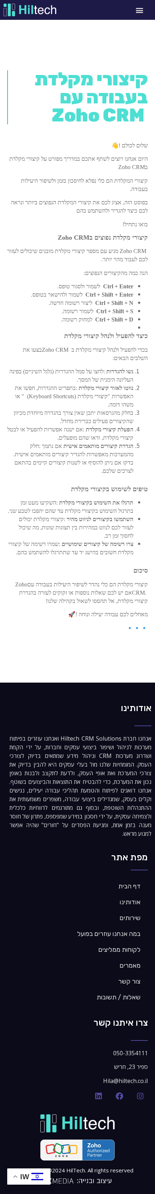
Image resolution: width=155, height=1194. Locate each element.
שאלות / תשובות (119, 997)
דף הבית (129, 886)
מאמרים (130, 965)
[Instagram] (140, 1096)
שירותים (130, 918)
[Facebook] (119, 1096)
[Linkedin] (98, 1096)
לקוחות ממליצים (119, 950)
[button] (140, 10)
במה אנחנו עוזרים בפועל (109, 934)
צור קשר (129, 981)
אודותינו (130, 902)
